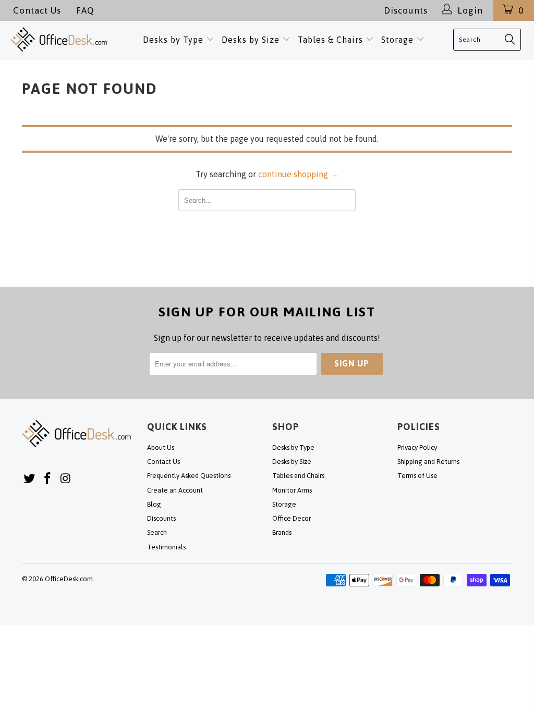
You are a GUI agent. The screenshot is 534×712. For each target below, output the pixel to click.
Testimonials (166, 547)
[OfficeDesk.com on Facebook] (48, 478)
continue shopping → (298, 174)
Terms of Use (417, 476)
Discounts (406, 10)
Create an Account (175, 490)
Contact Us (37, 10)
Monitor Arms (292, 490)
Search (157, 532)
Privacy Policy (417, 447)
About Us (160, 447)
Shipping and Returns (428, 461)
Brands (282, 532)
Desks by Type (174, 39)
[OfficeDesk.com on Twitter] (30, 478)
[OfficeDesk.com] (58, 39)
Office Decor (291, 518)
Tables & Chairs (330, 39)
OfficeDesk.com (69, 579)
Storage (397, 39)
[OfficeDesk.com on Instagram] (66, 478)
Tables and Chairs (298, 476)
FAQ (85, 10)
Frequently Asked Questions (188, 476)
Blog (154, 504)
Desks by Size (252, 39)
